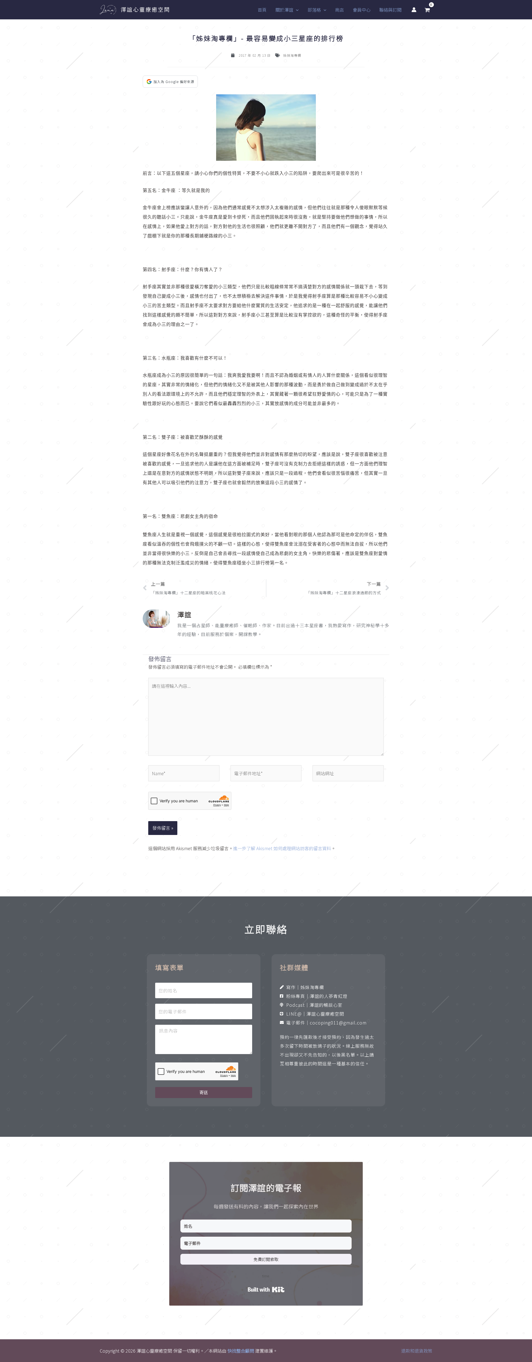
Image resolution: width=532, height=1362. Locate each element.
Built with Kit (266, 1289)
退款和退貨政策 (416, 1350)
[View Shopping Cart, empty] (427, 10)
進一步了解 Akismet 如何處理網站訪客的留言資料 (282, 848)
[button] (296, 9)
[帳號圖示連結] (413, 9)
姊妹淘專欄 (292, 55)
